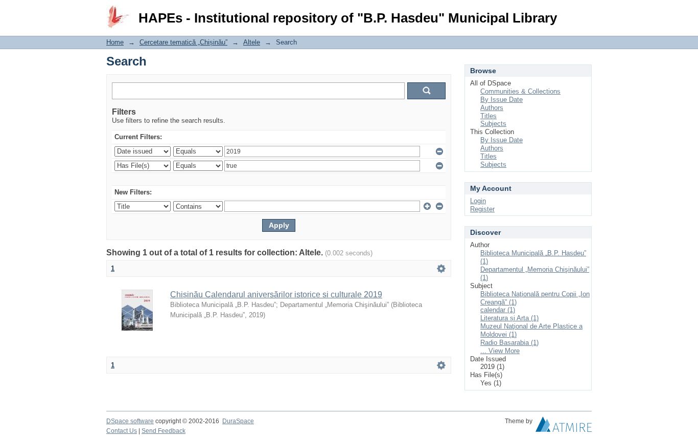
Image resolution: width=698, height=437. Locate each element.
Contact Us (121, 430)
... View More (500, 351)
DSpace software (130, 421)
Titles (488, 116)
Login (584, 12)
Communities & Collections (520, 91)
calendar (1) (497, 310)
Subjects (493, 123)
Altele (251, 42)
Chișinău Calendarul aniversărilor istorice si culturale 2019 (276, 294)
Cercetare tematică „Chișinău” (183, 42)
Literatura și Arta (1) (509, 318)
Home (115, 42)
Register (482, 209)
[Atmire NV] (564, 426)
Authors (491, 108)
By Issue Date (501, 99)
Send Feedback (163, 430)
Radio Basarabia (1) (509, 342)
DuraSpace (238, 421)
